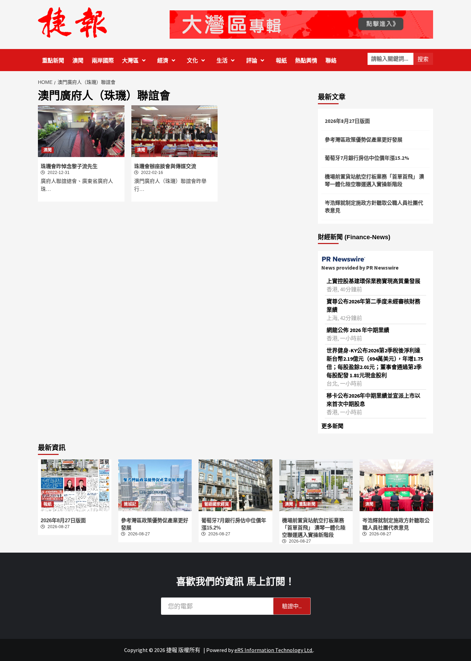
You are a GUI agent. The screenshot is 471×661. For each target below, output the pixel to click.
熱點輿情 (306, 61)
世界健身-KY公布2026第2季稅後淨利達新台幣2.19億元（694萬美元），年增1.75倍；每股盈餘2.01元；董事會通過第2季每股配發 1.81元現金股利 (375, 363)
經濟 (162, 61)
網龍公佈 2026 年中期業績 (358, 330)
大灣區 (130, 61)
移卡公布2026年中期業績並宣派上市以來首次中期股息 (373, 399)
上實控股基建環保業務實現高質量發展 (373, 281)
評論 (251, 61)
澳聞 (77, 61)
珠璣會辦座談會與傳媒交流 (165, 166)
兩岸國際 (103, 61)
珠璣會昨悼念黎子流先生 (69, 166)
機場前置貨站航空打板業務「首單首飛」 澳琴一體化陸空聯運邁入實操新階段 (374, 180)
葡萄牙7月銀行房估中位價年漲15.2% (367, 158)
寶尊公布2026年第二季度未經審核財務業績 (373, 305)
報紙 (281, 61)
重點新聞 (53, 61)
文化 (192, 61)
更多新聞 (332, 425)
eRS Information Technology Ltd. (273, 650)
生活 (222, 61)
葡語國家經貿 (216, 504)
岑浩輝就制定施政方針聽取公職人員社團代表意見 (374, 207)
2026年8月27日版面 (347, 121)
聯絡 (331, 61)
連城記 (130, 504)
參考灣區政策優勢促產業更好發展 (363, 139)
